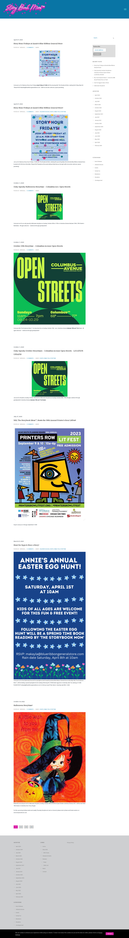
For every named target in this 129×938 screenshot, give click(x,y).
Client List (45, 865)
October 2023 (98, 98)
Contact (45, 871)
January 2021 (98, 120)
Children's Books (44, 111)
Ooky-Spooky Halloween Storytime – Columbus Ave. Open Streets (42, 187)
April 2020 (97, 142)
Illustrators (97, 174)
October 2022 (98, 107)
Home (44, 846)
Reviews (45, 859)
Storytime (63, 111)
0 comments (30, 47)
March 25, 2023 (19, 541)
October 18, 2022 (19, 701)
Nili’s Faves (46, 852)
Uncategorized (98, 180)
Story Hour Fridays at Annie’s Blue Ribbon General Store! (38, 108)
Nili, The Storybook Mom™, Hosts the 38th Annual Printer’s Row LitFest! (45, 420)
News (44, 868)
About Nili (45, 849)
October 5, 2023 (19, 183)
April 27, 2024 (18, 40)
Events (52, 111)
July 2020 (97, 133)
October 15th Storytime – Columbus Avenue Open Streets (38, 246)
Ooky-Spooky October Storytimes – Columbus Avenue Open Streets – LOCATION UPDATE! (48, 352)
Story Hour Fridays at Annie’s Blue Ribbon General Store (38, 44)
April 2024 (97, 95)
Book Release (98, 161)
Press (44, 862)
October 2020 (98, 123)
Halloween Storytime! (23, 705)
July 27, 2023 (18, 416)
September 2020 (99, 126)
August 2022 (98, 111)
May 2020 (97, 139)
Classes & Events (47, 856)
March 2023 (98, 104)
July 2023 (97, 101)
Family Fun (57, 111)
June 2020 (97, 136)
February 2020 (98, 145)
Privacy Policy (70, 842)
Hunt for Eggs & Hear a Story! (26, 545)
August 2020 (98, 129)
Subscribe (96, 46)
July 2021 (97, 117)
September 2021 (99, 114)
